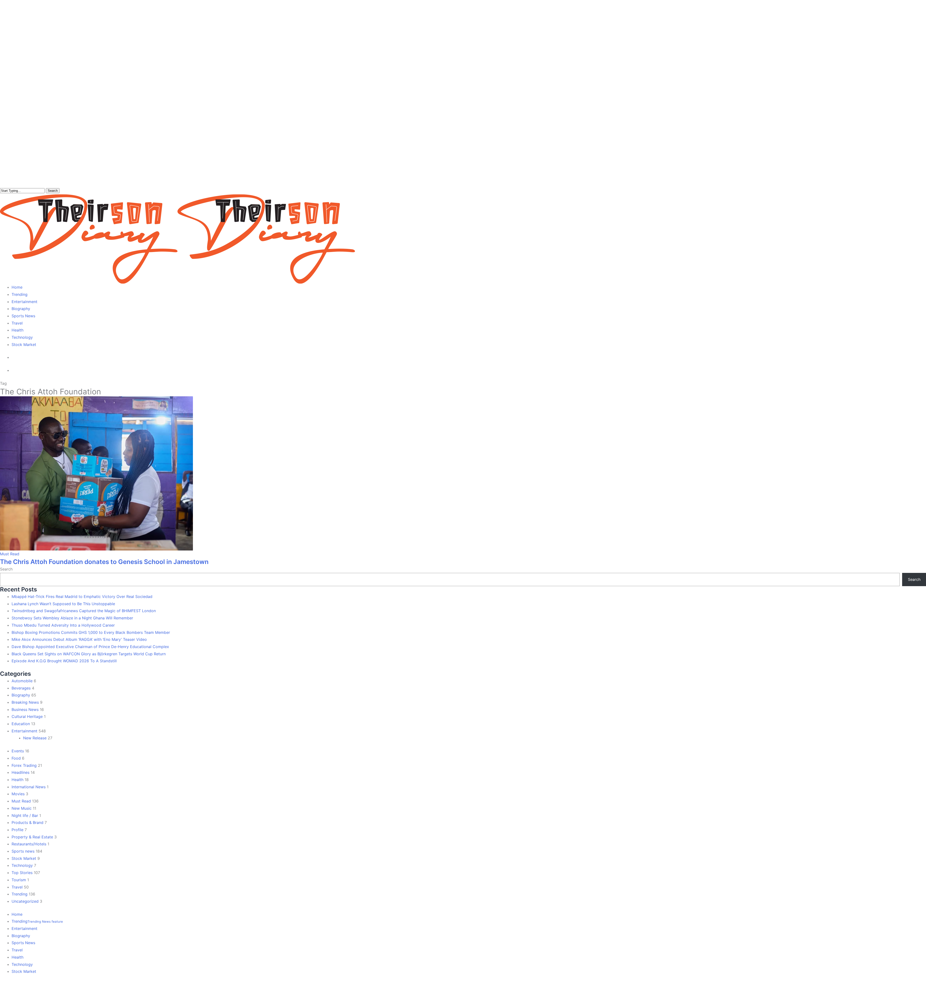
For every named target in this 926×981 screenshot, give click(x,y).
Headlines (20, 772)
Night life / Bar (25, 815)
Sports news (23, 851)
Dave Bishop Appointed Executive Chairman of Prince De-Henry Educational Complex (90, 646)
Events (18, 751)
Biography (21, 695)
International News (29, 786)
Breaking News (25, 702)
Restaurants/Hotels (29, 844)
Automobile (22, 680)
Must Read (9, 553)
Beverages (21, 688)
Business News (25, 709)
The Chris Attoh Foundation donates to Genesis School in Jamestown (104, 561)
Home (17, 914)
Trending (19, 894)
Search (53, 190)
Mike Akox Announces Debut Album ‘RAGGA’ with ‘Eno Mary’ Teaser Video (79, 639)
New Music (22, 808)
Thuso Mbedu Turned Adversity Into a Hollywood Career (63, 625)
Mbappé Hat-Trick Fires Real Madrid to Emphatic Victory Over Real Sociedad (82, 596)
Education (21, 723)
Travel (17, 887)
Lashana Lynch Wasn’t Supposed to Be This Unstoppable (63, 603)
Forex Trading (24, 765)
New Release (35, 738)
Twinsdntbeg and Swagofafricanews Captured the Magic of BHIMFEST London (84, 610)
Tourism (19, 879)
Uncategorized (25, 901)
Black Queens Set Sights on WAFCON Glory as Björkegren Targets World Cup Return (89, 653)
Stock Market (24, 858)
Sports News (23, 942)
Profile (17, 829)
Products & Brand (27, 822)
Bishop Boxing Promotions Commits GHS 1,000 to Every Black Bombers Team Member (91, 632)
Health (17, 779)
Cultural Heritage (27, 716)
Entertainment (24, 731)
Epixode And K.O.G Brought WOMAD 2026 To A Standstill (64, 660)
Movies (18, 793)
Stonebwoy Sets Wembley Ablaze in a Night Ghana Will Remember (72, 618)
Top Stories (22, 872)
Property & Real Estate (32, 837)
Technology (22, 865)
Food (16, 758)
